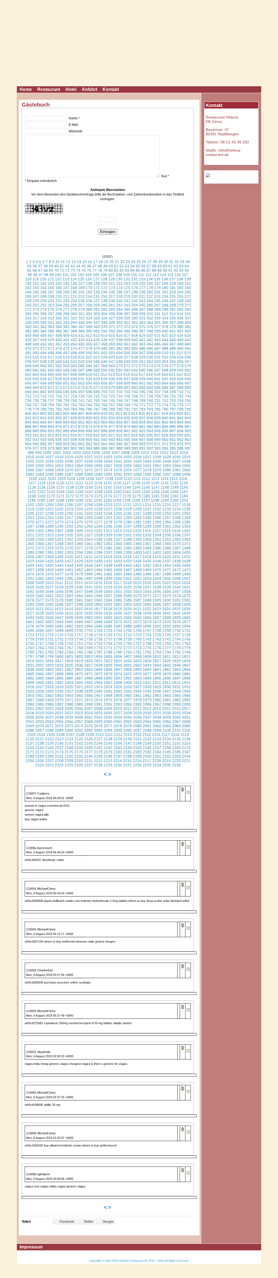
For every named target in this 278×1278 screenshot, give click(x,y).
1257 (69, 517)
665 (172, 383)
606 (58, 374)
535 (188, 357)
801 (36, 413)
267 (157, 305)
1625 (176, 609)
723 (112, 396)
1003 (76, 452)
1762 (186, 643)
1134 (32, 487)
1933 (30, 691)
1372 (30, 548)
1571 (147, 596)
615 (127, 374)
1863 (176, 669)
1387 (176, 548)
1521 (156, 583)
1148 (165, 487)
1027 (147, 457)
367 (81, 327)
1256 (59, 517)
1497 (88, 578)
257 (81, 305)
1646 (49, 617)
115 (170, 275)
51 (116, 266)
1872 (98, 674)
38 (45, 266)
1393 (69, 552)
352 (134, 322)
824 (43, 418)
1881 (186, 674)
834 (119, 418)
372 (119, 327)
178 (150, 288)
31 (171, 262)
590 (104, 370)
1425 (49, 561)
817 (157, 413)
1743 (166, 639)
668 (28, 387)
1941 (108, 691)
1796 (186, 652)
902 (134, 431)
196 (119, 292)
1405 (186, 552)
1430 (98, 561)
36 (35, 266)
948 (150, 439)
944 (119, 439)
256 (74, 305)
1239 (59, 513)
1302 (176, 526)
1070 (69, 470)
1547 (78, 591)
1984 (30, 704)
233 (66, 301)
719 (81, 396)
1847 (186, 665)
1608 (176, 604)
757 (36, 405)
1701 (88, 630)
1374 (49, 548)
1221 (49, 509)
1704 (117, 630)
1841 (127, 665)
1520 (147, 583)
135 (157, 279)
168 (74, 288)
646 (28, 383)
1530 (78, 587)
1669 (108, 622)
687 (172, 387)
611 (96, 374)
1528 (59, 587)
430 (58, 340)
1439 (186, 561)
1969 (49, 700)
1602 (117, 604)
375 (142, 327)
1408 (49, 557)
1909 (127, 682)
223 (157, 296)
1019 (69, 457)
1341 (59, 539)
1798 (39, 656)
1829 (176, 661)
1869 (69, 674)
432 (74, 340)
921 (111, 435)
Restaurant (48, 89)
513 (187, 353)
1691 (157, 626)
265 (142, 305)
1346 (108, 539)
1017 (49, 457)
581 (36, 370)
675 (81, 387)
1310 (88, 531)
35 (29, 266)
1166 (174, 491)
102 (73, 275)
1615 (78, 609)
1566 (98, 596)
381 (188, 327)
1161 (127, 491)
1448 (108, 565)
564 (74, 366)
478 (89, 348)
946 (134, 439)
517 (51, 357)
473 (51, 348)
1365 (127, 544)
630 (74, 379)
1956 (88, 695)
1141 (98, 487)
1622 (147, 609)
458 (104, 344)
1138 (70, 487)
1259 (88, 517)
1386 (166, 548)
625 (36, 379)
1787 (98, 652)
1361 (88, 544)
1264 (137, 517)
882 (150, 426)
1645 (39, 617)
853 (96, 422)
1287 (30, 526)
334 (165, 318)
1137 (60, 487)
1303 (186, 526)
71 (62, 270)
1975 (108, 700)
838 (150, 418)
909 (188, 431)
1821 (98, 661)
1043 (137, 461)
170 (89, 288)
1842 (137, 665)
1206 (69, 504)
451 (51, 344)
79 (105, 270)
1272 (49, 522)
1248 (147, 513)
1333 (147, 535)
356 (165, 322)
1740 (137, 639)
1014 (183, 452)
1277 (98, 522)
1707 (147, 630)
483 (127, 348)
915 (66, 435)
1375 (59, 548)
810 (104, 413)
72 (67, 270)
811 (112, 413)
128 (104, 279)
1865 (30, 674)
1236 (30, 513)
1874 (117, 674)
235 (81, 301)
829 (81, 418)
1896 (166, 678)
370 (104, 327)
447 (188, 340)
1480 (88, 574)
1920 (69, 687)
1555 (157, 591)
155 (142, 283)
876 (104, 426)
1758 (147, 643)
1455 (176, 565)
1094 (137, 474)
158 (165, 283)
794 (150, 409)
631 (81, 379)
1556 (166, 591)
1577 (39, 600)
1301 (166, 526)
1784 (69, 652)
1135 (41, 487)
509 (157, 353)
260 (104, 305)
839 (157, 418)
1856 (108, 669)
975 (188, 444)
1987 (59, 704)
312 (165, 314)
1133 (183, 483)
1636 (117, 613)
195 (112, 292)
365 (66, 327)
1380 (108, 548)
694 (58, 392)
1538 (157, 587)
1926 (127, 687)
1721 (117, 635)
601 (188, 370)
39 (51, 266)
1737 (108, 639)
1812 (176, 656)
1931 (176, 687)
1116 (183, 478)
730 (165, 396)
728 (150, 396)
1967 (30, 700)
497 (66, 353)
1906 (98, 682)
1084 (39, 474)
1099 (186, 474)
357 (172, 322)
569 (112, 366)
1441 (39, 565)
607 (66, 374)
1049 (30, 465)
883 (157, 426)
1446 (88, 565)
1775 (147, 648)
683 (142, 387)
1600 (98, 604)
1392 (59, 552)
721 (96, 396)
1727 (176, 635)
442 (150, 340)
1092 (117, 474)
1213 (137, 504)
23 (128, 262)
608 (74, 374)
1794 (166, 652)
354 (150, 322)
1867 (49, 674)
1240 (69, 513)
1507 (186, 578)
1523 (176, 583)
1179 (136, 496)
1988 (69, 704)
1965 (176, 695)
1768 (78, 648)
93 (181, 270)
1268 (176, 517)
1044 (147, 461)
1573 (166, 596)
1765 (49, 648)
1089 (88, 474)
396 (134, 331)
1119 (51, 483)
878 (119, 426)
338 (28, 322)
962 (89, 444)
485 (142, 348)
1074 (108, 470)
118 (28, 279)
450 (43, 344)
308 (134, 314)
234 (74, 301)
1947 (166, 691)
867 (36, 426)
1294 (98, 526)
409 (66, 335)
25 (139, 262)
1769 (88, 648)
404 (28, 335)
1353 (176, 539)
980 (58, 448)
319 (51, 318)
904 (150, 431)
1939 (88, 691)
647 (36, 383)
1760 (166, 643)
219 (127, 296)
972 (165, 444)
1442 (49, 565)
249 (188, 301)
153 (127, 283)
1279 (117, 522)
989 (127, 448)
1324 (59, 535)
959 (66, 444)
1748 (49, 643)
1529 (69, 587)
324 (89, 318)
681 (127, 387)
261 (112, 305)
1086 (59, 474)
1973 (88, 700)
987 (112, 448)
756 (28, 405)
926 (149, 435)
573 (142, 366)
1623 (156, 609)
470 (28, 348)
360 (28, 327)
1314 (127, 531)
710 (180, 392)
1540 (176, 587)
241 (127, 301)
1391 (49, 552)
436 (104, 340)
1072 (88, 470)
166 (58, 288)
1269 (186, 517)
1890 (108, 678)
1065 (186, 465)
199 (142, 292)
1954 (69, 695)
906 (165, 431)
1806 (117, 656)
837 (142, 418)
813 (127, 413)
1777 (166, 648)
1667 (88, 622)
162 (28, 288)
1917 (39, 687)
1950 (30, 695)
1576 (30, 600)
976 (28, 448)
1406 (30, 557)
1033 (39, 461)
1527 (49, 587)
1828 (166, 661)
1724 (147, 635)
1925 (117, 687)
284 (119, 309)
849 (66, 422)
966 (119, 444)
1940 (98, 691)
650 (58, 383)
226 (180, 296)
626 (43, 379)
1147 (155, 487)
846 (43, 422)
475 (66, 348)
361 (36, 327)
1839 (108, 665)
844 (28, 422)
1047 (176, 461)
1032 (30, 461)
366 (74, 327)
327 (112, 318)
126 (89, 279)
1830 (186, 661)
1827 (157, 661)
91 (170, 270)
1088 (78, 474)
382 (28, 331)
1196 (136, 500)
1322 (39, 535)
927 (157, 435)
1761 (176, 643)
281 (96, 309)
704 (134, 392)
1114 (164, 478)
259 (96, 305)
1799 (49, 656)
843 (188, 418)
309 (142, 314)
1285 (176, 522)
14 (79, 262)
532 (165, 357)
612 (104, 374)
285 (127, 309)
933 (36, 439)
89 (159, 270)
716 (58, 396)
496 (58, 353)
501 (96, 353)
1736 (98, 639)
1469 (147, 570)
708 (165, 392)
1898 (186, 678)
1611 (39, 609)
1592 (186, 600)
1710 (176, 630)
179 (157, 288)
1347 (117, 539)
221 (142, 296)
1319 (176, 531)
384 (43, 331)
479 (96, 348)
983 (81, 448)
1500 (117, 578)
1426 (59, 561)
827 (66, 418)
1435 (147, 561)
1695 (30, 630)
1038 (88, 461)
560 (43, 366)
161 (188, 283)
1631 (69, 613)
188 (58, 292)
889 (36, 431)
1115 (174, 478)
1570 (137, 596)
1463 (88, 570)
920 (104, 435)
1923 (98, 687)
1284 (166, 522)
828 (74, 418)
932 (28, 439)
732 (180, 396)
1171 (60, 496)
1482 (108, 574)
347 (96, 322)
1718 (88, 635)
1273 (59, 522)
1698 (59, 630)
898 (104, 431)
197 (127, 292)
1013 (174, 452)
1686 (108, 626)
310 (150, 314)
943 (112, 439)
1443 (59, 565)
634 (104, 379)
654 (89, 383)
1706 (137, 630)
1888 (88, 678)
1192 (98, 500)
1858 (127, 669)
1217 (176, 504)
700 (104, 392)
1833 (49, 665)
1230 (137, 509)
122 (58, 279)
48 (100, 266)
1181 (155, 496)
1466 (117, 570)
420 (149, 335)
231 (51, 301)
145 (66, 283)
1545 (59, 591)
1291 (69, 526)
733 (188, 396)
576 (165, 366)
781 (51, 409)
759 (51, 405)
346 (89, 322)
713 (36, 396)
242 (134, 301)
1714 (49, 635)
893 (66, 431)
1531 (88, 587)
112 (148, 275)
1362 (98, 544)
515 (36, 357)
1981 (166, 700)
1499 (108, 578)
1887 (78, 678)
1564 (78, 596)
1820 (88, 661)
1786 (88, 652)
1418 (147, 557)
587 (81, 370)
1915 (186, 682)
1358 (59, 544)
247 (172, 301)
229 (36, 301)
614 (119, 374)
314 (180, 314)
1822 (108, 661)
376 (150, 327)
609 (81, 374)
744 (104, 400)
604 (43, 374)
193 (96, 292)
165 (51, 288)
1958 (108, 695)
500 (89, 353)
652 (74, 383)
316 (28, 318)
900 (119, 431)
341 (51, 322)
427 (36, 340)
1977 (127, 700)
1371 (186, 544)
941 (96, 439)
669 (36, 387)
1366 (137, 544)
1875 (127, 674)
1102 (52, 478)
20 (111, 262)
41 (62, 266)
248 (180, 301)
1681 (59, 626)
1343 (78, 539)
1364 (117, 544)
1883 (39, 678)
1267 (166, 517)
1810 (157, 656)
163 (36, 288)
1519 (137, 583)
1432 (117, 561)
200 (150, 292)
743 (96, 400)
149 (96, 283)
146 (74, 283)
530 (150, 357)
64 (187, 266)
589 (96, 370)
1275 (78, 522)
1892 (127, 678)
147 (81, 283)
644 (180, 379)
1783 (59, 652)
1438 (176, 561)
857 (127, 422)
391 (96, 331)
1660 (186, 617)
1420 (166, 557)
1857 (117, 669)
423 (172, 335)
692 (43, 392)
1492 (39, 578)
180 (165, 288)
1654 (127, 617)
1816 (49, 661)
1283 (157, 522)
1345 (98, 539)
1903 (69, 682)
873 (81, 426)
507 (142, 353)
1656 (147, 617)
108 (119, 275)
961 (81, 444)
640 (150, 379)
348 (104, 322)
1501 (127, 578)
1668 (98, 622)
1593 (30, 604)
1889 (98, 678)
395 (127, 331)
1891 (117, 678)
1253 (30, 517)
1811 (166, 656)
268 (165, 305)
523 (96, 357)
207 (36, 296)
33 (182, 262)
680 (119, 387)
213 (81, 296)
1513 (78, 583)
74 (78, 270)
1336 (176, 535)
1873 (108, 674)
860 (150, 422)
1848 (30, 669)
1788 (108, 652)
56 (143, 266)
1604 (137, 604)
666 (180, 383)
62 (176, 266)
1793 (157, 652)
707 (157, 392)
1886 (69, 678)
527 (127, 357)
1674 (157, 622)
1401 (147, 552)
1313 (117, 531)
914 (58, 435)
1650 (88, 617)
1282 (147, 522)
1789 (117, 652)
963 (96, 444)
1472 (176, 570)
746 (119, 400)
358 (180, 322)
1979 (147, 700)
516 (43, 357)
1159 (108, 491)
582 (43, 370)
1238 (49, 513)
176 (134, 288)
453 (66, 344)
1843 (147, 665)
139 (187, 279)
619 (157, 374)
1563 (69, 596)
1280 (127, 522)
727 (142, 396)
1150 (184, 487)
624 (28, 379)
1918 (49, 687)
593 (127, 370)
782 (58, 409)
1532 (98, 587)
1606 (157, 604)
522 (89, 357)
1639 (147, 613)
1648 (69, 617)
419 (142, 335)
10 (57, 262)
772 (150, 405)
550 (134, 361)
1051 (49, 465)
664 (165, 383)
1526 (39, 587)
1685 (98, 626)
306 (119, 314)
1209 (98, 504)
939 (81, 439)
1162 (136, 491)
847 (51, 422)
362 (43, 327)
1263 (127, 517)
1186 (41, 500)
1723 (137, 635)
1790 (127, 652)
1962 (147, 695)
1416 (127, 557)
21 (117, 262)
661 (142, 383)
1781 (39, 652)
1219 (30, 509)
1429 (88, 561)
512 (180, 353)
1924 (108, 687)
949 (157, 439)
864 (180, 422)
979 (51, 448)
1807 (127, 656)
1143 (117, 487)
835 (127, 418)
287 (142, 309)
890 (43, 431)
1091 (108, 474)
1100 (33, 478)
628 (58, 379)
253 (51, 305)
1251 (176, 513)
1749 (59, 643)
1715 (59, 635)
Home (26, 89)
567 (96, 366)
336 (180, 318)
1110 (128, 478)
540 (58, 361)
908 (180, 431)
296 (43, 314)
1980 (157, 700)
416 (119, 335)
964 (104, 444)
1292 (78, 526)
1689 (137, 626)
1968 (39, 700)
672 (58, 387)
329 (127, 318)
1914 (176, 682)
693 (51, 392)
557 (188, 361)
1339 (39, 539)
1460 (59, 570)
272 (28, 309)
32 (177, 262)
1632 (78, 613)
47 (94, 266)
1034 (49, 461)
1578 (49, 600)
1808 (137, 656)
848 (58, 422)
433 (81, 340)
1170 (51, 496)
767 (112, 405)
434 (89, 340)
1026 (137, 457)
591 (112, 370)
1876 (137, 674)
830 (89, 418)
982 (74, 448)
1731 (49, 639)
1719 (98, 635)
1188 (60, 500)
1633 (88, 613)
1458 (39, 570)
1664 (59, 622)
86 (143, 270)
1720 (108, 635)
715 (51, 396)
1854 (88, 669)
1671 (127, 622)
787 (96, 409)
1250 (166, 513)
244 (150, 301)
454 (74, 344)
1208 (88, 504)
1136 (51, 487)
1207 (78, 504)
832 (104, 418)
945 (127, 439)
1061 (147, 465)
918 (89, 435)
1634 (98, 613)
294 (28, 314)
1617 (98, 609)
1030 (176, 457)
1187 (50, 500)
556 (180, 361)
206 (28, 296)
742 (89, 400)
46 (89, 266)
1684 (88, 626)
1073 (98, 470)
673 (66, 387)
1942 (117, 691)
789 (112, 409)
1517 (117, 583)
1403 (166, 552)
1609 (186, 604)
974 (180, 444)
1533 (108, 587)
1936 (59, 691)
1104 (71, 478)
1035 (59, 461)
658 (119, 383)
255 (66, 305)
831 (96, 418)
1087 (69, 474)
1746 (30, 643)
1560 (39, 596)
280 (89, 309)
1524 (186, 583)
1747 (39, 643)
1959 (117, 695)
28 (155, 262)
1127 (126, 483)
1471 (166, 570)
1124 (98, 483)
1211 (117, 504)
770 (134, 405)
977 (36, 448)
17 (95, 262)
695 (66, 392)
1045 (157, 461)
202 (165, 292)
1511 (59, 583)
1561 (49, 596)
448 (28, 344)
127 (96, 279)
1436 (157, 561)
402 (180, 331)
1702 (98, 630)
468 (180, 344)
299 (66, 314)
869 (51, 426)
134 (149, 279)
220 (134, 296)
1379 (98, 548)
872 (74, 426)
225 (172, 296)
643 (172, 379)
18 (101, 262)
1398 (117, 552)
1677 (186, 622)
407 (51, 335)
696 (74, 392)
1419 (156, 557)
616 (134, 374)
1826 (147, 661)
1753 (98, 643)
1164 (155, 491)
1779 (186, 648)
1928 (147, 687)
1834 (59, 665)
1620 (127, 609)
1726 (166, 635)
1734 (78, 639)
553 (157, 361)
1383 (137, 548)
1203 (39, 504)
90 (165, 270)
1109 (118, 478)
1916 (30, 687)
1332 (137, 535)
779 (36, 409)
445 (172, 340)
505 (127, 353)
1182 (165, 496)
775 (172, 405)
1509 (39, 583)
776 (180, 405)
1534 (117, 587)
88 (154, 270)
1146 (146, 487)
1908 (117, 682)
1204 (49, 504)
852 (89, 422)
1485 (137, 574)
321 (66, 318)
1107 (99, 478)
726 (134, 396)
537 (36, 361)
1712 (30, 635)
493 (36, 353)
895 (81, 431)
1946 (157, 691)
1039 (98, 461)
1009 (135, 452)
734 (28, 400)
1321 (30, 535)
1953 (59, 695)
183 (188, 288)
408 (58, 335)
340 (43, 322)
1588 (147, 600)
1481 (98, 574)
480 (104, 348)
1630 (59, 613)
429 (51, 340)
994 (165, 448)
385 (51, 331)
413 (96, 335)
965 (112, 444)
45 (83, 266)
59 (159, 266)
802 (43, 413)
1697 (49, 630)
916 (73, 435)
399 (157, 331)
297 (51, 314)
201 (157, 292)
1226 (98, 509)
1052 (59, 465)
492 (28, 353)
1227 (108, 509)
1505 (166, 578)
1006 (106, 452)
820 (180, 413)
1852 (69, 669)
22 (122, 262)
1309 (78, 531)
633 (96, 379)
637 (127, 379)
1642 (176, 613)
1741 (147, 639)
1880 (176, 674)
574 (150, 366)
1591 (176, 600)
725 (127, 396)
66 (35, 270)
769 (127, 405)
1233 (166, 509)
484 (134, 348)
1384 (147, 548)
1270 (30, 522)
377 (157, 327)
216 (104, 296)
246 (165, 301)
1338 (30, 539)
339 (36, 322)
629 (66, 379)
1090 (98, 474)
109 (126, 275)
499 (81, 353)
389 (81, 331)
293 (188, 309)
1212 (127, 504)
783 (66, 409)
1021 (88, 457)
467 (172, 344)
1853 (78, 669)
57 (149, 266)
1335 (166, 535)
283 (112, 309)
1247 (137, 513)
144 (58, 283)
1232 (157, 509)
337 (188, 318)
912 (43, 435)
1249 (157, 513)
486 (150, 348)
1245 (117, 513)
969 (142, 444)
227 (187, 296)
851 (81, 422)
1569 (127, 596)
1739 (127, 639)
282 (104, 309)
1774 (137, 648)
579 (188, 366)
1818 (69, 661)
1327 (88, 535)
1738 (117, 639)
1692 (166, 626)
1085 (49, 474)
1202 (30, 504)
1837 (88, 665)
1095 (147, 474)
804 (58, 413)
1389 (30, 552)
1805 (108, 656)
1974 (98, 700)
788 (104, 409)
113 (156, 275)
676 (89, 387)
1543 (39, 591)
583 (51, 370)
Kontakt (111, 89)
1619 (117, 609)
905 (157, 431)
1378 (88, 548)
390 (89, 331)
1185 (31, 500)
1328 (98, 535)
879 (127, 426)
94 (187, 270)
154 (134, 283)
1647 (59, 617)
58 (154, 266)
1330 (117, 535)
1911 (147, 682)
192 (89, 292)
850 (74, 422)
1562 (59, 596)
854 (104, 422)
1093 (127, 474)
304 (104, 314)
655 (96, 383)
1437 (166, 561)
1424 (39, 561)
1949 (186, 691)
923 (127, 435)
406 (43, 335)
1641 (166, 613)
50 (111, 266)
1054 (78, 465)
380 (180, 327)
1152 (41, 491)
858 (134, 422)
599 (172, 370)
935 (51, 439)
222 (149, 296)
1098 (176, 474)
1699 (69, 630)
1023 (108, 457)
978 (43, 448)
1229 (127, 509)
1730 (39, 639)
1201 (184, 500)
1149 (174, 487)
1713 (39, 635)
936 (58, 439)
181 (172, 288)
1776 (157, 648)
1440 (30, 565)
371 (112, 327)
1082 (186, 470)
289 (157, 309)
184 (28, 292)
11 (63, 262)
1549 (98, 591)
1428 (78, 561)
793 (142, 409)
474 (58, 348)
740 (74, 400)
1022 (98, 457)
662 (150, 383)
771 (142, 405)
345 (81, 322)
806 (74, 413)
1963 (157, 695)
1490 (186, 574)
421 (157, 335)
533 (172, 357)
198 (134, 292)
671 (51, 387)
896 (89, 431)
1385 (157, 548)
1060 (137, 465)
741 (81, 400)
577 (172, 366)
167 (66, 288)
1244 (108, 513)
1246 (127, 513)
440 (134, 340)
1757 (137, 643)
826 (58, 418)
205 (188, 292)
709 (172, 392)
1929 (157, 687)
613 (111, 374)
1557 (176, 591)
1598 (78, 604)
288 (150, 309)
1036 (69, 461)
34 (187, 262)
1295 (108, 526)
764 (89, 405)
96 (35, 275)
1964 (166, 695)
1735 (88, 639)
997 (188, 448)
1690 (147, 626)
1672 (137, 622)
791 (127, 409)
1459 (49, 570)
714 (43, 396)
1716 (69, 635)
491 (188, 348)
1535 (127, 587)
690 (28, 392)
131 (127, 279)
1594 (39, 604)
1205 (59, 504)
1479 (78, 574)
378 (165, 327)
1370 (176, 544)
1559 (30, 596)
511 (172, 353)
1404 (176, 552)
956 (43, 444)
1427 (69, 561)
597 (157, 370)
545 (96, 361)
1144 (127, 487)
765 (96, 405)
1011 (154, 452)
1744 (176, 639)
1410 (69, 557)
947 (142, 439)
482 (119, 348)
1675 (166, 622)
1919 (59, 687)
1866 (39, 674)
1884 (49, 678)
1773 (127, 648)
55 (138, 266)
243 (142, 301)
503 (112, 353)
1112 (146, 478)
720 (89, 396)
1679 (39, 626)
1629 (49, 613)
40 (56, 266)
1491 (30, 578)
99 (51, 275)
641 (157, 379)
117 (185, 275)
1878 (157, 674)
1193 (107, 500)
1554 (147, 591)
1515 (98, 583)
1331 (127, 535)
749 (142, 400)
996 (180, 448)
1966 (186, 695)
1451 (137, 565)
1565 (88, 596)
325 (96, 318)
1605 (147, 604)
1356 (39, 544)
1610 (30, 609)
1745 (186, 639)
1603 (127, 604)
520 (74, 357)
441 (142, 340)
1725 (157, 635)
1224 (78, 509)
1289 (49, 526)
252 (43, 305)
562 (58, 366)
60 (165, 266)
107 (111, 275)
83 (127, 270)
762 (74, 405)
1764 (39, 648)
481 (112, 348)
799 (188, 409)
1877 (147, 674)
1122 (79, 483)
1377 (78, 548)
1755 (117, 643)
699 (96, 392)
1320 (186, 531)
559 (36, 366)
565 (81, 366)
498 (74, 353)
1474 (30, 574)
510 (165, 353)
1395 (88, 552)
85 (138, 270)
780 (43, 409)
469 (188, 344)
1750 (69, 643)
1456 (186, 565)
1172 (70, 496)
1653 (117, 617)
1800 (59, 656)
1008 (125, 452)
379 (172, 327)
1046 (166, 461)
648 (43, 383)
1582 (88, 600)
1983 (186, 700)
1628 (39, 613)
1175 (98, 496)
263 (127, 305)
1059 (127, 465)
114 (163, 275)
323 (81, 318)
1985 (39, 704)
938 (74, 439)
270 (180, 305)
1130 (155, 483)
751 (157, 400)
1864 (186, 669)
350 (119, 322)
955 (36, 444)
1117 (32, 483)
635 (112, 379)
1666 (78, 622)
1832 (39, 665)
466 (165, 344)
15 (84, 262)
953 (188, 439)
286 (134, 309)
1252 (186, 513)
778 (28, 409)
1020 (78, 457)
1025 (127, 457)
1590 (166, 600)
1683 (78, 626)
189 (66, 292)
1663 (49, 622)
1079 (157, 470)
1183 (174, 496)
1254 (39, 517)
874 (89, 426)
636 (119, 379)
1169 (41, 496)
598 (165, 370)
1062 (157, 465)
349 (112, 322)
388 (74, 331)
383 (36, 331)
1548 (88, 591)
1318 (166, 531)
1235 (186, 509)
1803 (88, 656)
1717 (78, 635)
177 (142, 288)
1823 (117, 661)
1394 (78, 552)
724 (119, 396)
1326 (78, 535)
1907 (108, 682)
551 (142, 361)
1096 (157, 474)
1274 (69, 522)
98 (46, 275)
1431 (108, 561)
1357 (49, 544)
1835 (69, 665)
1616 (88, 609)
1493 (49, 578)
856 (119, 422)
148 (89, 283)
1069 (59, 470)
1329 (108, 535)
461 (127, 344)
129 (111, 279)
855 (112, 422)
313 (172, 314)
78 (100, 270)
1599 (88, 604)
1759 (157, 643)
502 (104, 353)
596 (150, 370)
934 (43, 439)
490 (180, 348)
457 (96, 344)
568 (104, 366)
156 (150, 283)
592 (119, 370)
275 (51, 309)
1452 (147, 565)
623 (187, 374)
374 (134, 327)
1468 (137, 570)
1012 (164, 452)
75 (83, 270)
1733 (69, 639)
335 (172, 318)
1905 (88, 682)
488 (165, 348)
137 (172, 279)
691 (36, 392)
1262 (117, 517)
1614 (68, 609)
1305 (39, 531)
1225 (88, 509)
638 (134, 379)
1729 (30, 639)
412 (89, 335)
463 (142, 344)
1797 (30, 656)
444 (165, 340)
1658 (166, 617)
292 (180, 309)
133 (142, 279)
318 (43, 318)
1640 (157, 613)
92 (176, 270)
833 (112, 418)
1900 (39, 682)
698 (89, 392)
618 (149, 374)
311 (157, 314)
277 (66, 309)
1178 (127, 496)
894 (74, 431)
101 (65, 275)
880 (134, 426)
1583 (98, 600)
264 (134, 305)
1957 (98, 695)
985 (96, 448)
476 (74, 348)
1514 (88, 583)
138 (180, 279)
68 (45, 270)
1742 (157, 639)
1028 (157, 457)
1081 (176, 470)
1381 (117, 548)
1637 (127, 613)
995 (172, 448)
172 (104, 288)
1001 (57, 452)
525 (112, 357)
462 (134, 344)
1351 (157, 539)
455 (81, 344)
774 (165, 405)
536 (28, 361)
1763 (30, 648)
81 (116, 270)
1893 (137, 678)
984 (89, 448)
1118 (41, 483)
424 (180, 335)
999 (38, 452)
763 (81, 405)
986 (104, 448)
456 (89, 344)
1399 (127, 552)
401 (172, 331)
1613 (59, 609)
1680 (49, 626)
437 (112, 340)
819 (172, 413)
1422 (186, 557)
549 (127, 361)
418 (134, 335)
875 (96, 426)
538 (43, 361)
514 (28, 357)
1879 (166, 674)
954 (28, 444)
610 (89, 374)
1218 (186, 504)
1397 (108, 552)
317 (36, 318)
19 (106, 262)
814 (134, 413)
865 (188, 422)
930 (180, 435)
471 (36, 348)
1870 (78, 674)
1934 (39, 691)
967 (127, 444)
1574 (176, 596)
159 (172, 283)
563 (66, 366)
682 (134, 387)
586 (74, 370)
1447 (98, 565)
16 (90, 262)
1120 (60, 483)
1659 (176, 617)
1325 (69, 535)
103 (81, 275)
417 (127, 335)
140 (28, 283)
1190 (79, 500)
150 (104, 283)
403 (188, 331)
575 (157, 366)
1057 (108, 465)
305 (112, 314)
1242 (88, 513)
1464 (98, 570)
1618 (107, 609)
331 (142, 318)
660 (134, 383)
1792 (147, 652)
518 (58, 357)
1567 (108, 596)
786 (89, 409)
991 (142, 448)
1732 (59, 639)
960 (74, 444)
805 (66, 413)
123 (66, 279)
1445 (78, 565)
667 (188, 383)
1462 (78, 570)
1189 (69, 500)
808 (89, 413)
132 (134, 279)
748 (134, 400)
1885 (59, 678)
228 (28, 301)
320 (58, 318)
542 (74, 361)
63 (181, 266)
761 (66, 405)
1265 (147, 517)
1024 (117, 457)
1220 (39, 509)
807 (81, 413)
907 (172, 431)
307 (127, 314)
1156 (79, 491)
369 (96, 327)
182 (180, 288)
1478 (69, 574)
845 (36, 422)
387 (66, 331)
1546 (69, 591)
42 (67, 266)
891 (51, 431)
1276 (88, 522)
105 (96, 275)
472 (43, 348)
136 (165, 279)
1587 (137, 600)
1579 (59, 600)
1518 (127, 583)
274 (43, 309)
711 (188, 392)
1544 (49, 591)
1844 (157, 665)
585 (66, 370)
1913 (166, 682)
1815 (39, 661)
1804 (98, 656)
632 (89, 379)
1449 (117, 565)
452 (58, 344)
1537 (147, 587)
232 (58, 301)
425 (187, 335)
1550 (108, 591)
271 (188, 305)
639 (142, 379)
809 (96, 413)
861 (157, 422)
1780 (30, 652)
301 (81, 314)
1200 (174, 500)
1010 (145, 452)
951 (172, 439)
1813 (186, 656)
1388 (186, 548)
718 (74, 396)
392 (104, 331)
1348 (127, 539)
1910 (137, 682)
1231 (147, 509)
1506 (176, 578)
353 (142, 322)
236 (89, 301)
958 (58, 444)
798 (180, 409)
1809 (147, 656)
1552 (127, 591)
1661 (30, 622)
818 (165, 413)
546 (104, 361)
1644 (30, 617)
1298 (137, 526)
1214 (147, 504)
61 (170, 266)
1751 (78, 643)
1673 (147, 622)
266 (150, 305)
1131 (164, 483)
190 (74, 292)
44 (78, 266)
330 (134, 318)
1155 (70, 491)
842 (180, 418)
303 (96, 314)
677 (96, 387)
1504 (157, 578)
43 (73, 266)
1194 (117, 500)
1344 (88, 539)
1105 (80, 478)
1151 (32, 491)
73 (73, 270)
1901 (49, 682)
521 (81, 357)
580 (28, 370)
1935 (49, 691)
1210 (108, 504)
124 (73, 279)
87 (149, 270)
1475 (39, 574)
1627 (30, 613)
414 (104, 335)
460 (119, 344)
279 (81, 309)
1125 (107, 483)
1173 (79, 496)
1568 (117, 596)
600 (180, 370)
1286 (186, 522)
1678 (30, 626)
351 (127, 322)
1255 (49, 517)
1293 (88, 526)
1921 (78, 687)
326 (104, 318)
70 (56, 270)
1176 (108, 496)
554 (165, 361)
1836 (78, 665)
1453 (157, 565)
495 (51, 353)
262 (119, 305)
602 (28, 374)
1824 (127, 661)
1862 (166, 669)
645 (188, 379)
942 (104, 439)
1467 (127, 570)
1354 (186, 539)
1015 (30, 457)
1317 (156, 531)
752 (165, 400)
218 (119, 296)
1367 (147, 544)
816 (149, 413)
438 (119, 340)
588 (89, 370)
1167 (184, 491)
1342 (69, 539)
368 (89, 327)
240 (119, 301)
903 (142, 431)
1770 (98, 648)
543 (81, 361)
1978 (137, 700)
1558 (186, 591)
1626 (186, 609)
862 (165, 422)
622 (180, 374)
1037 (78, 461)
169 (81, 288)
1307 (59, 531)
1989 (78, 704)
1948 (176, 691)
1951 (39, 695)
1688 (127, 626)
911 (36, 435)
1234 (176, 509)
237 (96, 301)
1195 (126, 500)
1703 (108, 630)
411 (81, 335)
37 (40, 266)
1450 (127, 565)
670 (43, 387)
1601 (108, 604)
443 (157, 340)
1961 (137, 695)
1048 (186, 461)
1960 (127, 695)
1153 (51, 491)
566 (89, 366)
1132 (174, 483)
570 (119, 366)
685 (157, 387)
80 (111, 270)
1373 (39, 548)
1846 (176, 665)
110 (134, 275)
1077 (137, 470)
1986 (49, 704)
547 (112, 361)
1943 (127, 691)
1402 (157, 552)
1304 (30, 531)
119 (36, 279)
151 (112, 283)
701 (112, 392)
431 (66, 340)
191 (81, 292)
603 (36, 374)
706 (150, 392)
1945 (147, 691)
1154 (60, 491)
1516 (107, 583)
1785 (78, 652)
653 (81, 383)
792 (134, 409)
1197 (145, 500)
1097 (166, 474)
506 (134, 353)
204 (180, 292)
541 (66, 361)
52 (121, 266)
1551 (117, 591)
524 (104, 357)
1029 (166, 457)
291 (172, 309)
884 (165, 426)
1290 (59, 526)
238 (104, 301)
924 (134, 435)
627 (51, 379)
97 (41, 275)
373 (127, 327)
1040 (108, 461)
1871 (88, 674)
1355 (30, 544)
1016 (39, 457)
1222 (59, 509)
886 (180, 426)
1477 (59, 574)
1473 (186, 570)
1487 (157, 574)
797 (172, 409)
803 (51, 413)
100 (58, 275)
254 (58, 305)
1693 (176, 626)
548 (119, 361)
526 (119, 357)
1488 (166, 574)
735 (36, 400)
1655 (137, 617)
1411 (78, 557)
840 (165, 418)
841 (172, 418)
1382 (127, 548)
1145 (136, 487)
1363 (108, 544)
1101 (42, 478)
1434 (137, 561)
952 (180, 439)
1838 (98, 665)
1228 (117, 509)
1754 (108, 643)
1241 (78, 513)
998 (31, 452)
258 (89, 305)
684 (150, 387)
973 (172, 444)
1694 (186, 626)
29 (160, 262)
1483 (117, 574)
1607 (166, 604)
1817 (59, 661)
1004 (86, 452)
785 (81, 409)
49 (105, 266)
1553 (137, 591)
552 (150, 361)
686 (165, 387)
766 (104, 405)
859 (142, 422)
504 (119, 353)
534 (180, 357)
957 (51, 444)
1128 (136, 483)
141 (36, 283)
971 (157, 444)
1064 (176, 465)
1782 (49, 652)
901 (127, 431)
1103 (61, 478)
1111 (137, 478)
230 (43, 301)
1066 (30, 470)
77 (94, 270)
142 (43, 283)
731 (172, 396)
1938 (78, 691)
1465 (108, 570)
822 (28, 418)
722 (104, 396)
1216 (166, 504)
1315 (137, 531)
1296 (117, 526)
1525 (30, 587)
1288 (39, 526)
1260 (98, 517)
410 (74, 335)
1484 (127, 574)
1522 (166, 583)
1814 (30, 661)
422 (165, 335)
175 (127, 288)
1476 (49, 574)
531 (157, 357)
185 (36, 292)
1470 (157, 570)
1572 (157, 596)
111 (141, 275)
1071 (78, 470)
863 (172, 422)
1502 (137, 578)
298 (58, 314)
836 (134, 418)
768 (119, 405)
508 (150, 353)
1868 (59, 674)
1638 (137, 613)
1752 (88, 643)
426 (28, 340)
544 (89, 361)
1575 (186, 596)
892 (58, 431)
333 (157, 318)
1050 (39, 465)
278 (74, 309)
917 (81, 435)
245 (157, 301)
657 (112, 383)
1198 (155, 500)
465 (157, 344)
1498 (98, 578)
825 (51, 418)
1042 (127, 461)
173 (112, 288)
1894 (147, 678)
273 (36, 309)
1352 (166, 539)
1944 (137, 691)
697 (81, 392)
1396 (98, 552)
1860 (147, 669)
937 (66, 439)
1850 (49, 669)
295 (36, 314)
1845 (166, 665)
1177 (117, 496)
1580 (69, 600)
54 (132, 266)
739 (66, 400)
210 (58, 296)
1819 (78, 661)
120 (43, 279)
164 (43, 288)
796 (165, 409)
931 (187, 435)
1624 (166, 609)
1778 (176, 648)
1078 (147, 470)
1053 (69, 465)
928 (165, 435)
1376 (69, 548)
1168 (32, 496)
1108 (109, 478)
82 (121, 270)
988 (119, 448)
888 (28, 431)
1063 (166, 465)
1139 (79, 487)
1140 (89, 487)
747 (127, 400)
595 (142, 370)
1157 (89, 491)
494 (43, 353)
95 (30, 275)
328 (119, 318)
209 (51, 296)
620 (165, 374)
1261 (108, 517)
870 (58, 426)
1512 (68, 583)
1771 (108, 648)
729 (157, 396)
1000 (47, 452)
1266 (157, 517)
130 (119, 279)
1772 (117, 648)
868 (43, 426)
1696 (39, 630)
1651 (98, 617)
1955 (78, 695)
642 (165, 379)
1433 (127, 561)
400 (165, 331)
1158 (98, 491)
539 (51, 361)
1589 (157, 600)
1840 (117, 665)
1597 (69, 604)
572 (134, 366)
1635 (108, 613)
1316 (147, 531)
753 (172, 400)
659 (127, 383)
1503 (147, 578)
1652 (108, 617)
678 (104, 387)
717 (66, 396)
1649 (78, 617)
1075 (117, 470)
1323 (49, 535)
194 (104, 292)
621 (172, 374)
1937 (69, 691)
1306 (49, 531)
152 (119, 283)
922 (119, 435)
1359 (69, 544)
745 (112, 400)
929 (172, 435)
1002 (66, 452)
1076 (127, 470)
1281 (137, 522)
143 (51, 283)
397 (142, 331)
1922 (88, 687)
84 (132, 270)
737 (51, 400)
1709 (166, 630)
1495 (69, 578)
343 (66, 322)
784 (74, 409)
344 (74, 322)
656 (104, 383)
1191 (88, 500)
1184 (184, 496)
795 (157, 409)
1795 (176, 652)
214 (89, 296)
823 (36, 418)
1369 (166, 544)
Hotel (70, 89)
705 (142, 392)
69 (51, 270)
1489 (176, 574)
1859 (137, 669)
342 (58, 322)
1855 (98, 669)
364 (58, 327)
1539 (166, 587)
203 (172, 292)
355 (157, 322)
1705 (127, 630)
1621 (137, 609)
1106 (90, 478)
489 (172, 348)
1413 (98, 557)
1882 (30, 678)
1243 (98, 513)
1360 (78, 544)
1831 (30, 665)
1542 (30, 591)
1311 (98, 531)
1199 (164, 500)
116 (178, 275)
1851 (59, 669)
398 (150, 331)
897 (96, 431)
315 (187, 314)
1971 (69, 700)
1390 (39, 552)
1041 (117, 461)
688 (180, 387)
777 (188, 405)
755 (188, 400)
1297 (127, 526)
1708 (157, 630)
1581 (78, 600)
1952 (49, 695)
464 (150, 344)
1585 (117, 600)
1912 (156, 682)
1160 (117, 491)
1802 (78, 656)
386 (58, 331)
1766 (59, 648)
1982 (176, 700)
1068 (49, 470)
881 (142, 426)
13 (73, 262)
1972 (78, 700)
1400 (137, 552)
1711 (186, 630)
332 (150, 318)
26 (144, 262)
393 (112, 331)
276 (58, 309)
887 (188, 426)
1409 (59, 557)
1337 (186, 535)
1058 (117, 465)
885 (172, 426)
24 (133, 262)
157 (157, 283)
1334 (157, 535)
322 (74, 318)
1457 (30, 570)
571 (127, 366)
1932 (186, 687)
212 (73, 296)
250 (28, 305)
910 (28, 435)
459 (112, 344)
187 (51, 292)
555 (172, 361)
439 (127, 340)
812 (119, 413)
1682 (69, 626)
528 (134, 357)
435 (96, 340)
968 (134, 444)
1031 (186, 457)
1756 (127, 643)
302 (89, 314)
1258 (78, 517)
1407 (39, 557)
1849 (39, 669)
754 (180, 400)
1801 (69, 656)
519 (66, 357)
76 (89, 270)
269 (172, 305)
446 (180, 340)
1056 (98, 465)
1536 (137, 587)
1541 (186, 587)
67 (40, 270)
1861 (157, 669)
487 (157, 348)
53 (127, 266)
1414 (107, 557)
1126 (117, 483)
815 (142, 413)
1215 (156, 504)
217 (111, 296)
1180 (146, 496)
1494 (59, 578)
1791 (137, 652)
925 (142, 435)
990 (134, 448)
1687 (117, 626)
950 (165, 439)
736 (43, 400)
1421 (176, 557)
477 (81, 348)
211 (66, 296)
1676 (176, 622)
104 (88, 275)
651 (66, 383)
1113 (155, 478)
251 (36, 305)
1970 (59, 700)
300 (74, 314)
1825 (137, 661)
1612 (49, 609)
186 (43, 292)
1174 (89, 496)
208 (43, 296)
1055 (88, 465)
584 (58, 370)
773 (157, 405)
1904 (78, 682)
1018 (59, 457)
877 (112, 426)
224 (165, 296)
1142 (108, 487)
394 (119, 331)
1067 (39, 470)
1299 (147, 526)
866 (28, 426)
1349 (137, 539)
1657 (157, 617)
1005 (96, 452)
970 (150, 444)
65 (29, 270)
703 (127, 392)
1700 (78, 630)
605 (51, 374)
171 (96, 288)
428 (43, 340)
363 (51, 327)
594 (134, 370)
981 (66, 448)
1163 (146, 491)
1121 (69, 483)
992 (150, 448)
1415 (117, 557)
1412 (88, 557)
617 (142, 374)
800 (28, 413)
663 (157, 383)
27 (149, 262)
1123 (88, 483)
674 (74, 387)
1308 (69, 531)
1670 (117, 622)
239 (112, 301)
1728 (186, 635)
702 (119, 392)
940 (89, 439)
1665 (69, 622)
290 (165, 309)
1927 (137, 687)
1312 (107, 531)
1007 (115, 452)
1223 (69, 509)
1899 (30, 682)
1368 (157, 544)
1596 (59, 604)
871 (66, 426)
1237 (39, 513)
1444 (69, 565)
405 (36, 335)
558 (28, 366)
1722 (127, 635)
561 (51, 366)
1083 (30, 474)
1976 (117, 700)
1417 (137, 557)
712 (28, 396)
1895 (157, 678)
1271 (39, 522)
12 (68, 262)
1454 (166, 565)
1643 (186, 613)
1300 (157, 526)
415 (111, 335)
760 (58, 405)
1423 (30, 561)
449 (36, 344)
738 (58, 400)
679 (112, 387)
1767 (69, 648)
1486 (147, 574)
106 (103, 275)
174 (119, 288)
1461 (69, 570)
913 (51, 435)
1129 (145, 483)
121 (51, 279)
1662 (39, 622)
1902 (59, 682)
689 (188, 387)
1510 (49, 583)
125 (81, 279)
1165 (165, 491)
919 (96, 435)
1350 (147, 539)
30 (166, 262)
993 (157, 448)
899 (112, 431)
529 (142, 357)
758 (43, 405)
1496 (78, 578)
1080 (166, 470)
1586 (127, 600)
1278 (108, 522)
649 (51, 383)
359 (188, 322)
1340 (49, 539)
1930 (166, 687)
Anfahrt (89, 89)
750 (150, 400)
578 (180, 366)
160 (180, 283)
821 (187, 413)
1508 (30, 583)
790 (119, 409)
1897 (176, 678)
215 (96, 296)
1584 (108, 600)
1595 (49, 604)
